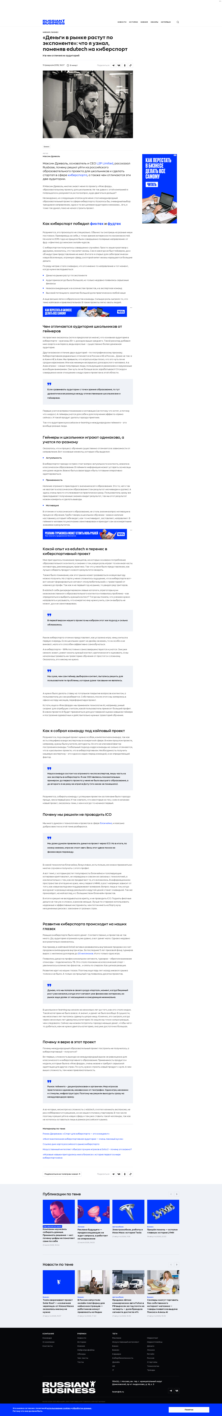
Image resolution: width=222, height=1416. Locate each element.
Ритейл (150, 1354)
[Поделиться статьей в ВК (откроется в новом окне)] (119, 65)
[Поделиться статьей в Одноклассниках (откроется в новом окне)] (124, 65)
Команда (47, 1338)
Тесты (80, 1362)
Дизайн (116, 1362)
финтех (97, 223)
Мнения (144, 22)
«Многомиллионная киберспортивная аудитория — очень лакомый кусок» (83, 1139)
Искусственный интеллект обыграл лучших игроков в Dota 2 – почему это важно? (87, 1149)
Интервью (166, 22)
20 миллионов (85, 954)
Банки (115, 1346)
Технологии (153, 1366)
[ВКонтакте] (176, 1390)
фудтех (114, 223)
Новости (122, 22)
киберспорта (77, 175)
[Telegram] (170, 1390)
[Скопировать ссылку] (130, 65)
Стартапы (152, 1362)
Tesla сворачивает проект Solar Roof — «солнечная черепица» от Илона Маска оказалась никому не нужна (58, 1306)
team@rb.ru (118, 1392)
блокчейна (106, 823)
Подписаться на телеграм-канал (61, 1174)
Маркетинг (152, 1338)
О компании (48, 1342)
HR (113, 1366)
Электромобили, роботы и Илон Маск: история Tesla (127, 1231)
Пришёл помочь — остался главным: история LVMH (162, 1231)
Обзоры (154, 22)
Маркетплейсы (154, 1342)
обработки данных (82, 1408)
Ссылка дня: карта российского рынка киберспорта (71, 1144)
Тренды (151, 1370)
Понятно (189, 1410)
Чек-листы (82, 1358)
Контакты (48, 1346)
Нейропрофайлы (85, 1350)
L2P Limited (105, 163)
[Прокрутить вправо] (176, 1194)
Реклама (116, 1338)
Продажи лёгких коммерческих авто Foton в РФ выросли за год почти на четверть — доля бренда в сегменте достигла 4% (128, 1306)
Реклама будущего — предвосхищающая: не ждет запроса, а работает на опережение (93, 1234)
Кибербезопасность (122, 1358)
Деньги (150, 1346)
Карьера (116, 1354)
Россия (150, 1358)
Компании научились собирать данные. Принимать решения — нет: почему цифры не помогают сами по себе (59, 1235)
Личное (151, 1350)
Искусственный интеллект (125, 1342)
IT (113, 1370)
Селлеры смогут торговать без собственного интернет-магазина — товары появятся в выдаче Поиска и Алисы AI (162, 1306)
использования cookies (59, 1408)
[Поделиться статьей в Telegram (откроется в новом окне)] (113, 65)
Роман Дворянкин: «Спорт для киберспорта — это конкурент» (76, 1134)
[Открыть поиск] (177, 22)
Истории (133, 22)
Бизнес (55, 32)
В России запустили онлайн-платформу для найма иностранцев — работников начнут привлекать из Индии (91, 1306)
